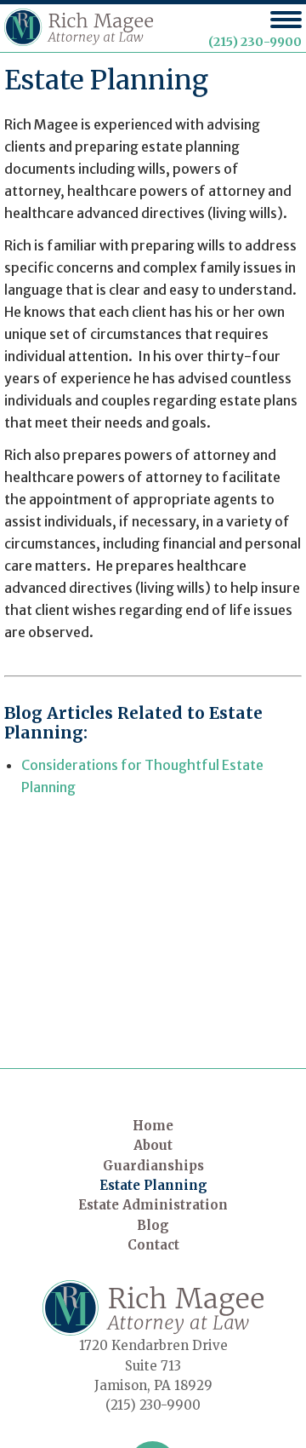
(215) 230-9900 (255, 41)
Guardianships (153, 1166)
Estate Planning (153, 1185)
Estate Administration (153, 1205)
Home (153, 1126)
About (153, 1145)
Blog (153, 1225)
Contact (153, 1245)
